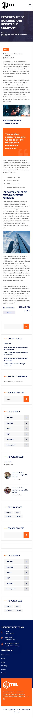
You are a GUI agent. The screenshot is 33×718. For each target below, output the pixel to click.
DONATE (8, 512)
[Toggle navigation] (29, 5)
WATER (9, 312)
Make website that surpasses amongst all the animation (20, 475)
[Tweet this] (27, 311)
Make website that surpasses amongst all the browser (20, 490)
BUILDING (10, 418)
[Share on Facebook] (25, 311)
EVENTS (9, 428)
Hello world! (7, 344)
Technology (10, 439)
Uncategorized (11, 445)
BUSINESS (10, 423)
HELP (5, 49)
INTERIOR (9, 516)
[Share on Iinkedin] (29, 311)
